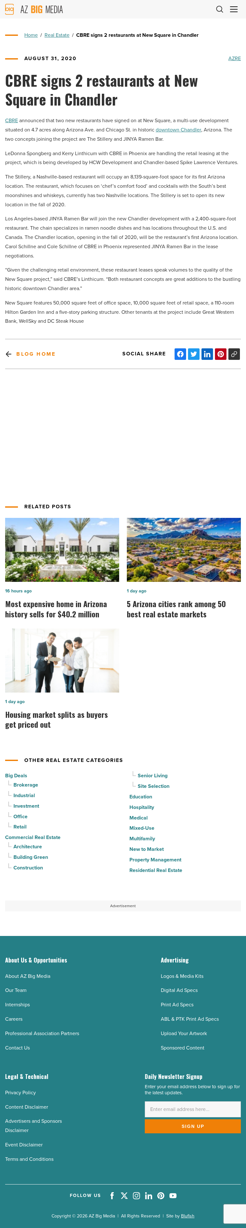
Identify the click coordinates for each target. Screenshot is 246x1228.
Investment (26, 806)
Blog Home (36, 354)
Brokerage (25, 784)
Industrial (24, 795)
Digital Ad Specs (179, 990)
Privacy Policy (20, 1092)
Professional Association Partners (42, 1033)
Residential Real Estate (155, 870)
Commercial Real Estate (33, 837)
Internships (17, 1004)
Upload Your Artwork (184, 1033)
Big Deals (16, 775)
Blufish (187, 1216)
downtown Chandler (178, 129)
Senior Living (153, 775)
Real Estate (57, 35)
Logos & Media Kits (182, 976)
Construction (28, 867)
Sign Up (193, 1126)
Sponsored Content (182, 1047)
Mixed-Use (141, 828)
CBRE (11, 120)
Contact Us (17, 1047)
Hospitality (141, 807)
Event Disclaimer (24, 1144)
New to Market (146, 849)
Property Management (155, 859)
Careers (13, 1019)
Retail (20, 826)
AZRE (234, 58)
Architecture (27, 846)
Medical (138, 817)
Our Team (16, 990)
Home (31, 35)
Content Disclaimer (26, 1107)
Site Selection (153, 786)
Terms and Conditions (29, 1159)
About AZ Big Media (27, 976)
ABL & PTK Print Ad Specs (190, 1019)
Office (20, 816)
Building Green (30, 857)
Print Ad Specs (177, 1004)
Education (140, 796)
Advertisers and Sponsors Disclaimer (33, 1125)
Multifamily (142, 838)
